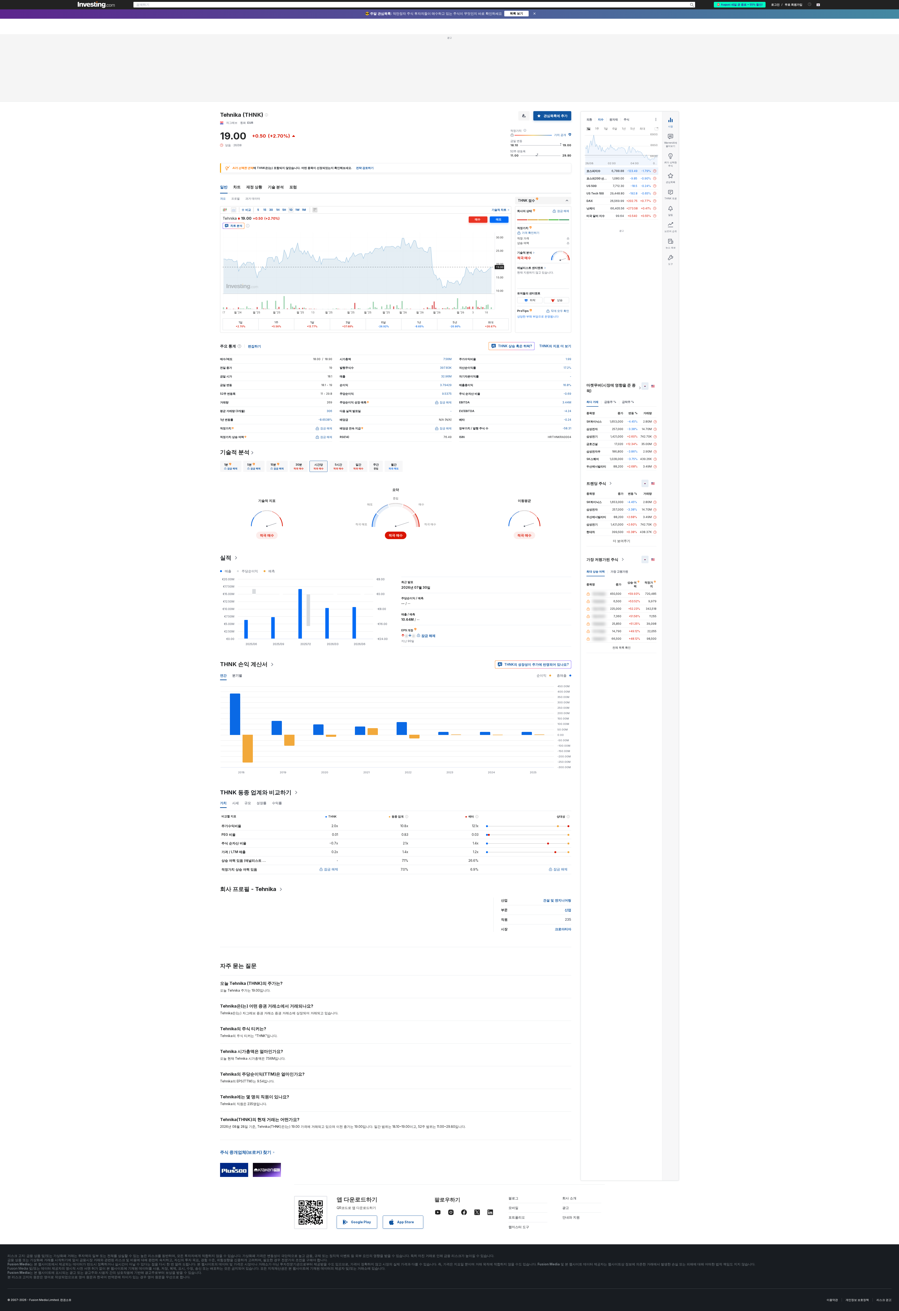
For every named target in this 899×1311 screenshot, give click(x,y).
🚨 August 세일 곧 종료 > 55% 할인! (740, 4)
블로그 (513, 1130)
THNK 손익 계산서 (244, 596)
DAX (589, 133)
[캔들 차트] (224, 142)
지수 (601, 52)
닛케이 (590, 140)
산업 (568, 842)
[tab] (230, 398)
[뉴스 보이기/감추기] (314, 142)
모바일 (513, 1140)
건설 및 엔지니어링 (557, 833)
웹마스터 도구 (518, 1159)
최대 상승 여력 (595, 504)
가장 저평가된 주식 (602, 491)
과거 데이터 (252, 131)
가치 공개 (560, 67)
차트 (237, 119)
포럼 (293, 119)
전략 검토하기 (365, 100)
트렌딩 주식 (596, 415)
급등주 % (610, 334)
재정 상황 (254, 119)
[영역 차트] (233, 142)
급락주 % (628, 334)
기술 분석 (276, 119)
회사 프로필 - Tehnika (248, 821)
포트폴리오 (516, 1150)
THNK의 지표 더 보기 (555, 278)
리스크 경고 (884, 1232)
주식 (626, 52)
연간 (223, 608)
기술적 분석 (235, 384)
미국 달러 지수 (595, 148)
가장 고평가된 (619, 504)
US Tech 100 (595, 126)
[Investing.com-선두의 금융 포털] (96, 4)
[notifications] (809, 4)
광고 (565, 1140)
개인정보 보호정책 (857, 1232)
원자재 (613, 52)
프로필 (235, 131)
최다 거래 (592, 334)
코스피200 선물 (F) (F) (601, 111)
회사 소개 (569, 1130)
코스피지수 (593, 103)
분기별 (237, 608)
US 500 (591, 118)
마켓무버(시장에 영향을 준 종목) (611, 320)
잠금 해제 (331, 801)
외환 (589, 52)
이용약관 (832, 1232)
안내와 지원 (571, 1150)
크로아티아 (563, 861)
